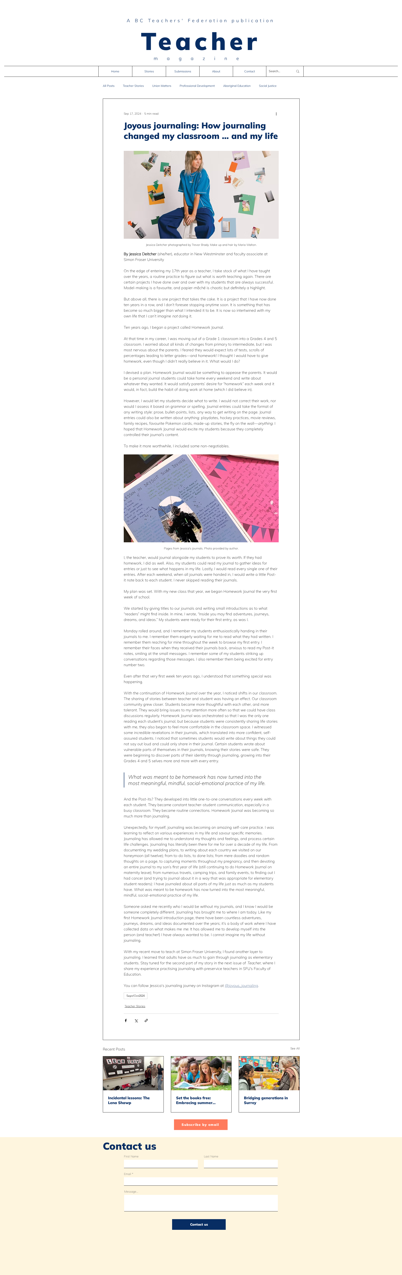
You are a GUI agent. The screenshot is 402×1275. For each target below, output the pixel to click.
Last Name (211, 1156)
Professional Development (197, 86)
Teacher (201, 41)
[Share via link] (146, 1020)
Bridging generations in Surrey (266, 1100)
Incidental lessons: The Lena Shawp (129, 1100)
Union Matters (161, 86)
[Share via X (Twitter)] (136, 1020)
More (262, 86)
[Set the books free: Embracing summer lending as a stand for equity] (201, 1073)
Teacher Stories (133, 86)
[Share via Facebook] (126, 1020)
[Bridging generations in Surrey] (269, 1073)
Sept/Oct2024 (135, 996)
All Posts (109, 86)
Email (127, 1173)
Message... (131, 1191)
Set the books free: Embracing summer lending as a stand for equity (196, 1100)
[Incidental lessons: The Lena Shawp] (133, 1073)
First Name (131, 1156)
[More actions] (276, 113)
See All (295, 1048)
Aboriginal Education (237, 86)
